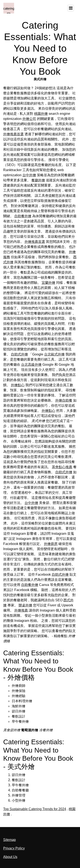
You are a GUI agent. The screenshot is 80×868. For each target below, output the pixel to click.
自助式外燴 (19, 354)
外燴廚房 (51, 544)
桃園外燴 (41, 113)
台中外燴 (29, 175)
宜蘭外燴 (48, 282)
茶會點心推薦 (62, 467)
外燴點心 (18, 385)
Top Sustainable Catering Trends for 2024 (34, 809)
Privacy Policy (14, 848)
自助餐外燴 (22, 216)
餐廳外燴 (38, 180)
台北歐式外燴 (54, 354)
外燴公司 (29, 119)
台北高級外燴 (31, 364)
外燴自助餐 (63, 400)
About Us (10, 857)
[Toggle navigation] (71, 8)
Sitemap (9, 840)
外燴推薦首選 (13, 134)
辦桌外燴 (25, 605)
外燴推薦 (21, 610)
